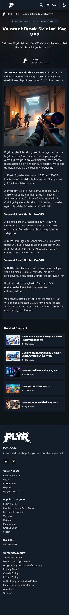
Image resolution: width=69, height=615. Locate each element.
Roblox (7, 520)
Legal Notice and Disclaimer (18, 585)
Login (6, 479)
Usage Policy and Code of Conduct (22, 565)
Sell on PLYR (10, 544)
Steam (6, 531)
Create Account (12, 475)
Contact (7, 593)
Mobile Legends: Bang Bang (18, 508)
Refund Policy (10, 577)
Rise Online (9, 524)
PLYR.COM (10, 448)
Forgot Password (12, 491)
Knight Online (11, 527)
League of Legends (13, 512)
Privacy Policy (11, 569)
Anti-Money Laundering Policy (20, 581)
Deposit (7, 487)
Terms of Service (12, 557)
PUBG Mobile (10, 504)
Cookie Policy (10, 573)
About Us (8, 589)
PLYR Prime (9, 483)
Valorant (8, 516)
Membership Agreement (16, 561)
